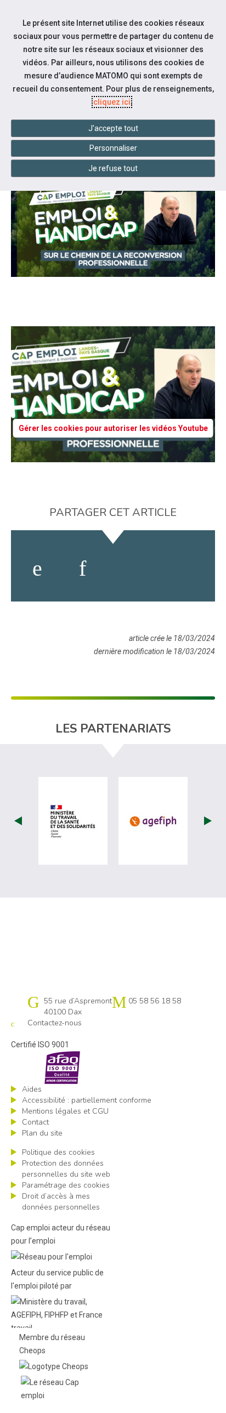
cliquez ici (112, 102)
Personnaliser (113, 148)
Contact (35, 1122)
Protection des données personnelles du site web (66, 1168)
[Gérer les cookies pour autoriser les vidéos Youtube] (113, 455)
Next (208, 821)
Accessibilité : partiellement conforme (86, 1100)
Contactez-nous (54, 1023)
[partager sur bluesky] (185, 568)
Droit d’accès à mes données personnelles (61, 1201)
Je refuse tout (113, 168)
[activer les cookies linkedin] (83, 568)
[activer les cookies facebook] (37, 568)
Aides (32, 1089)
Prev (18, 821)
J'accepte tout (113, 128)
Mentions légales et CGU (65, 1111)
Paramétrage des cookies (66, 1185)
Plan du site (42, 1133)
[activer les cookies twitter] (131, 568)
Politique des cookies (58, 1152)
